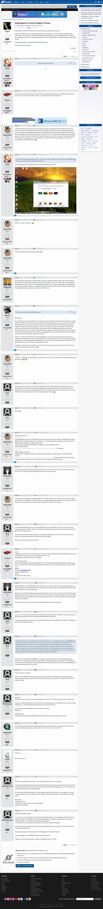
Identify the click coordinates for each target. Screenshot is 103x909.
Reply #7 (17, 277)
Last (76, 56)
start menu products (85, 130)
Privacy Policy (42, 906)
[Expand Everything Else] (80, 66)
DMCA (56, 906)
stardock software (95, 130)
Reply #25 (17, 810)
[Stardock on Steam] (97, 86)
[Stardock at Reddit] (85, 88)
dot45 (7, 534)
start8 (82, 134)
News (36, 2)
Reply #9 (17, 354)
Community (30, 2)
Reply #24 (17, 776)
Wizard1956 (7, 135)
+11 (7, 296)
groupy (95, 132)
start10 (96, 137)
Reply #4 (17, 154)
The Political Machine (35, 889)
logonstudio (83, 147)
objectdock (83, 132)
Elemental (33, 881)
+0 (7, 402)
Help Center (94, 878)
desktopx (83, 139)
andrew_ (7, 315)
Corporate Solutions (5, 881)
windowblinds (88, 128)
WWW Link (49, 699)
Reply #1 (17, 58)
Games (22, 2)
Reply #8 (17, 306)
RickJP (7, 759)
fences (82, 128)
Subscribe (97, 899)
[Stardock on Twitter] (83, 86)
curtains (89, 147)
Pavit (7, 393)
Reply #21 (17, 694)
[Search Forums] (101, 2)
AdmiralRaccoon (7, 786)
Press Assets (64, 889)
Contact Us (64, 893)
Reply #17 (17, 583)
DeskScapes (19, 19)
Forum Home (7, 9)
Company (64, 876)
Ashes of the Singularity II (36, 878)
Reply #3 (17, 125)
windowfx (94, 143)
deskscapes (73, 48)
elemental (91, 145)
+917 (7, 75)
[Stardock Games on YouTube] (89, 86)
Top (75, 58)
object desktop (84, 145)
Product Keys (94, 885)
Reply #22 (17, 723)
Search (13, 9)
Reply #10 (17, 383)
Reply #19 (17, 636)
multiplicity (89, 132)
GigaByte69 (7, 287)
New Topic (72, 7)
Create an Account (95, 883)
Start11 (2, 883)
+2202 (7, 144)
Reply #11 (17, 408)
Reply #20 (17, 670)
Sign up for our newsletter (67, 899)
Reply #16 (17, 549)
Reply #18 (17, 611)
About (63, 878)
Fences (2, 885)
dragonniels (7, 732)
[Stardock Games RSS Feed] (96, 88)
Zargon (7, 31)
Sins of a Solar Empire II (36, 885)
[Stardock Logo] (6, 2)
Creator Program (65, 891)
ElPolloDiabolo (7, 704)
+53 (7, 325)
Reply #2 (17, 91)
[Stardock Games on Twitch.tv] (91, 86)
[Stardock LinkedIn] (93, 88)
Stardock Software (11, 19)
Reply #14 (17, 495)
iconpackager (84, 141)
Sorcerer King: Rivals (35, 895)
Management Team (66, 883)
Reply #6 (17, 248)
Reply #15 (17, 524)
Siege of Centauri (34, 893)
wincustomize (89, 139)
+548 (7, 108)
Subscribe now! (90, 77)
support (82, 149)
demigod (88, 143)
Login (18, 9)
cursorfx (82, 143)
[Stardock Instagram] (94, 86)
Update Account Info (96, 889)
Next (73, 56)
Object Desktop (4, 878)
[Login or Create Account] (95, 2)
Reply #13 (17, 466)
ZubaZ (7, 68)
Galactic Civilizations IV (36, 883)
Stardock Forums (34, 27)
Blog (41, 2)
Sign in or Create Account (24, 866)
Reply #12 (17, 432)
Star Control (33, 887)
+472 (7, 767)
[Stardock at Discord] (87, 88)
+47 (7, 39)
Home (3, 19)
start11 (90, 141)
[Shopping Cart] (99, 2)
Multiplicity (3, 889)
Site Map (61, 906)
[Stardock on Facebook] (86, 86)
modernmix (95, 147)
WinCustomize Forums (40, 58)
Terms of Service (50, 906)
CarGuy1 (7, 100)
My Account (94, 881)
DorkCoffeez (7, 476)
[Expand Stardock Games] (80, 64)
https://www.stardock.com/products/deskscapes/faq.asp (31, 42)
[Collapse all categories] (100, 28)
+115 (7, 485)
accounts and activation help (87, 137)
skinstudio (96, 141)
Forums (63, 895)
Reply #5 (17, 220)
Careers (63, 885)
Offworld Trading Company (37, 891)
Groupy (3, 891)
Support (47, 2)
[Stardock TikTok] (90, 88)
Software (16, 2)
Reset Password (94, 887)
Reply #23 (17, 750)
